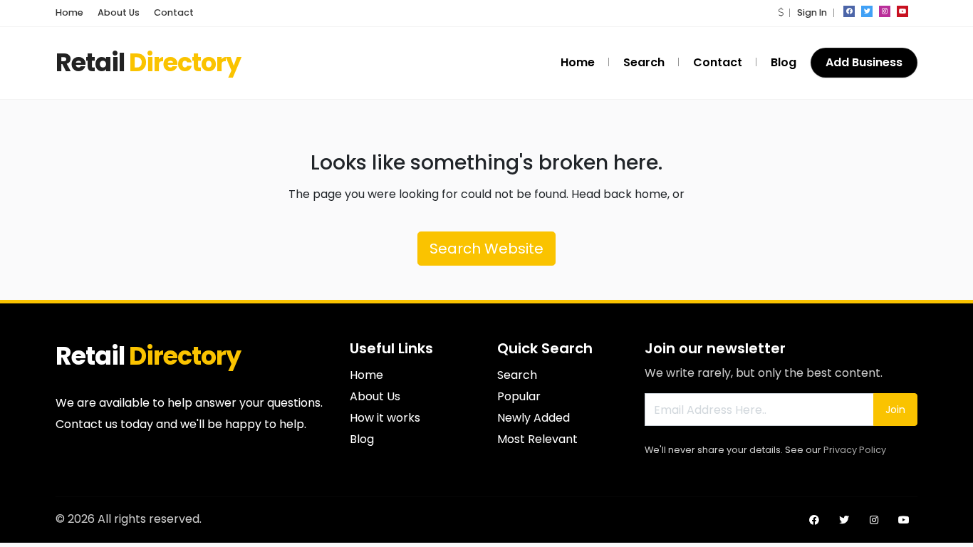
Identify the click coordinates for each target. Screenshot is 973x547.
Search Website (486, 249)
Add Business (864, 62)
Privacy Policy (854, 450)
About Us (119, 12)
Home (69, 12)
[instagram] (884, 11)
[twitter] (867, 11)
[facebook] (849, 11)
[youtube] (902, 11)
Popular (519, 396)
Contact (174, 12)
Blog (783, 62)
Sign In (812, 12)
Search (644, 62)
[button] (781, 12)
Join (895, 409)
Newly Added (533, 418)
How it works (385, 418)
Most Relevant (537, 439)
